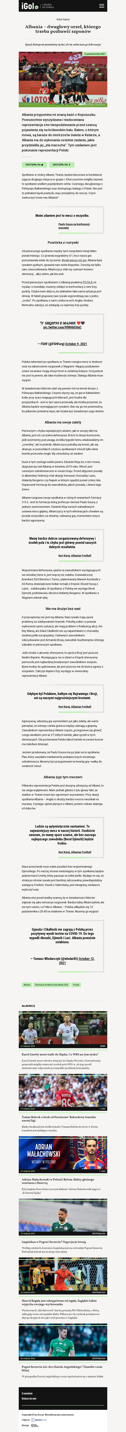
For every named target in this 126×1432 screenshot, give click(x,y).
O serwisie (27, 1393)
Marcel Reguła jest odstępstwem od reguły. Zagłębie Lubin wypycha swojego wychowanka (59, 1302)
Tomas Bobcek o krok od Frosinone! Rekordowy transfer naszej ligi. (59, 1119)
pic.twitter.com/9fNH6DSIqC (62, 327)
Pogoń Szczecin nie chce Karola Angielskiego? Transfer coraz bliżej (62, 1369)
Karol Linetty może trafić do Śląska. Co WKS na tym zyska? (60, 1055)
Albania (27, 985)
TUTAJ (87, 282)
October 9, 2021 (76, 344)
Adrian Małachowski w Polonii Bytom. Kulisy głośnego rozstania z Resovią (58, 1181)
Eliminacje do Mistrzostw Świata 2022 (51, 985)
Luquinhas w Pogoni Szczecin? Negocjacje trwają (54, 1242)
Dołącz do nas (29, 1398)
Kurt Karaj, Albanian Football (75, 555)
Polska (76, 985)
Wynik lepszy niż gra (74, 260)
